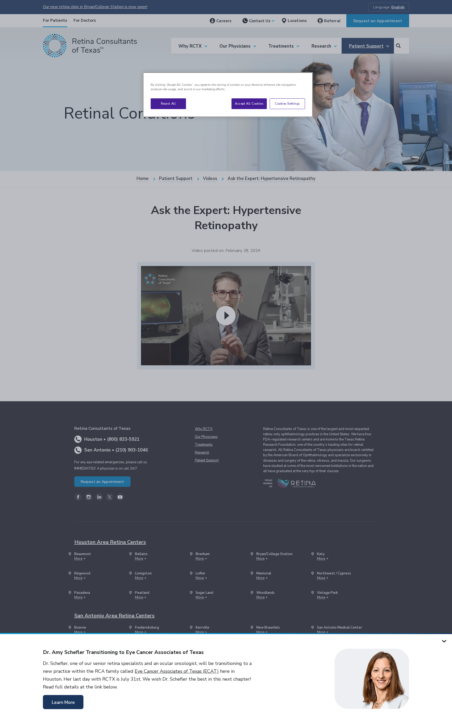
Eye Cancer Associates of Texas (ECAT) (177, 671)
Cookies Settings (287, 103)
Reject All (168, 103)
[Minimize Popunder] (444, 641)
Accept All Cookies (249, 103)
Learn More (63, 702)
